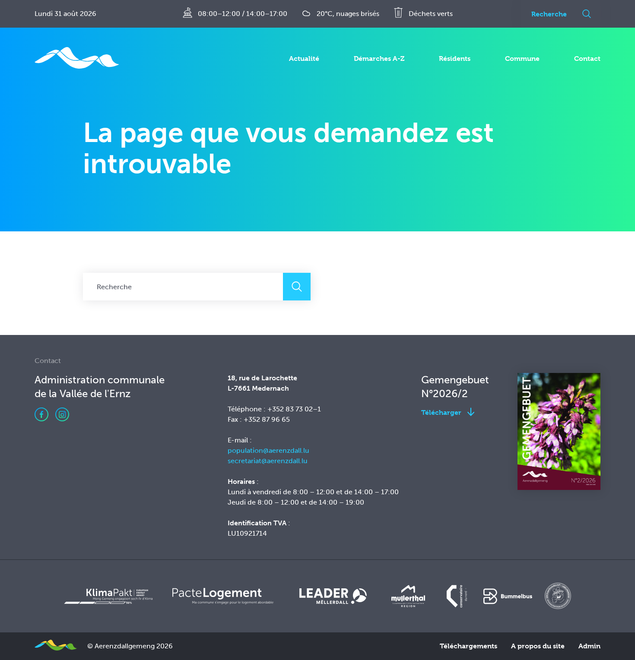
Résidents (454, 58)
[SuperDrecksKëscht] (558, 596)
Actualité (304, 58)
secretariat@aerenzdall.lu (268, 461)
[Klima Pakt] (107, 596)
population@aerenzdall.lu (268, 450)
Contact (587, 58)
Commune (522, 58)
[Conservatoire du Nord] (457, 596)
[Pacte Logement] (223, 596)
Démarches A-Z (379, 58)
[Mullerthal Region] (408, 596)
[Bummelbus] (507, 596)
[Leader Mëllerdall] (333, 596)
